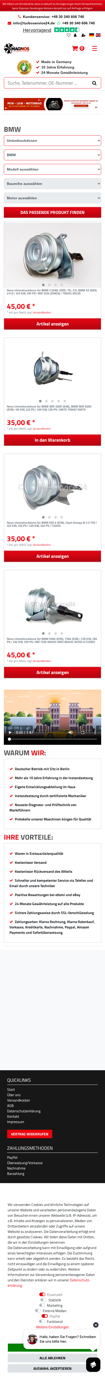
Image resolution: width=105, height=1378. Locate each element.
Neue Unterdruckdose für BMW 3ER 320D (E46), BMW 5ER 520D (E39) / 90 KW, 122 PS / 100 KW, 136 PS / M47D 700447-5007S (49, 408)
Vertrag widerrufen (29, 1134)
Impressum (15, 1121)
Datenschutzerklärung (24, 1111)
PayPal (12, 1157)
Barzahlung (15, 1173)
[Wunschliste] (68, 35)
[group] (52, 255)
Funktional (55, 1321)
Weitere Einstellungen (52, 1327)
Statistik (54, 1300)
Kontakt (13, 1116)
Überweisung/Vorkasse (25, 1162)
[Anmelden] (75, 35)
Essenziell (54, 1294)
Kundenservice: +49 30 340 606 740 (53, 17)
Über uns (14, 1094)
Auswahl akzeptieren (52, 1368)
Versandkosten (42, 312)
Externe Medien (55, 1310)
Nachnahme (16, 1168)
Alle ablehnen (52, 1358)
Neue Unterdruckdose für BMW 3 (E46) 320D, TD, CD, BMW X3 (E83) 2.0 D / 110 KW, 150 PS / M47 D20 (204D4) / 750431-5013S (52, 292)
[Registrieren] (84, 35)
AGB (10, 1105)
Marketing (54, 1305)
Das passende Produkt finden (52, 212)
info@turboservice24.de (34, 23)
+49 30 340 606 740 (78, 23)
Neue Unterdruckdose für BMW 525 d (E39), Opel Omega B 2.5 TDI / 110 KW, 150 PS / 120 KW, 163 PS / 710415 (52, 524)
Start (11, 1089)
